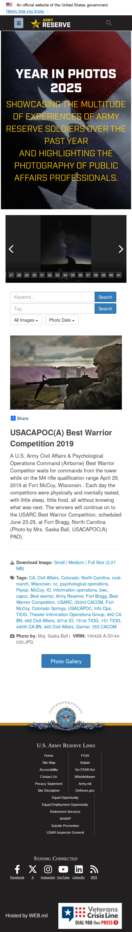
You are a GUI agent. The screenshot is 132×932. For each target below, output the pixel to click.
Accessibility (49, 769)
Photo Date (60, 320)
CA (32, 577)
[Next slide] (120, 249)
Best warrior (41, 596)
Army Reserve (69, 596)
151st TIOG (87, 620)
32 (50, 274)
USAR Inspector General (65, 832)
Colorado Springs (49, 608)
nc (55, 584)
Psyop (22, 590)
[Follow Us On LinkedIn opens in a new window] (78, 870)
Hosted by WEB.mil (27, 915)
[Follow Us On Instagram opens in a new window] (48, 870)
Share (23, 418)
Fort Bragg (96, 596)
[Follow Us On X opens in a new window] (32, 870)
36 (80, 274)
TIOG (21, 614)
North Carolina (95, 577)
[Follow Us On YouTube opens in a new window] (63, 870)
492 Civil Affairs (39, 620)
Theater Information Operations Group (66, 614)
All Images (25, 320)
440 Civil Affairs (59, 626)
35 (73, 274)
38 (96, 274)
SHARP (65, 818)
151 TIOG (110, 620)
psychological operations (84, 584)
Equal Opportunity (65, 797)
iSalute (85, 762)
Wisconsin (41, 584)
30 (34, 274)
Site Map (48, 762)
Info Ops (102, 608)
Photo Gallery (66, 661)
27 (11, 274)
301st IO (65, 620)
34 (65, 274)
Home (48, 755)
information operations (75, 590)
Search (105, 297)
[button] (28, 11)
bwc (103, 590)
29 (27, 274)
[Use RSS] (94, 870)
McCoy (37, 590)
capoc (22, 596)
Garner (83, 626)
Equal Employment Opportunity (65, 804)
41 (119, 274)
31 (42, 274)
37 (88, 274)
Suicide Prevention (65, 826)
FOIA (85, 755)
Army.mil (85, 784)
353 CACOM (104, 626)
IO (48, 590)
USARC (64, 602)
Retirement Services (65, 811)
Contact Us (48, 777)
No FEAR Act (85, 769)
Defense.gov (85, 790)
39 (103, 274)
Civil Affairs (48, 577)
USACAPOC (80, 608)
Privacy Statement (48, 784)
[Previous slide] (12, 249)
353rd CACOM (89, 602)
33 (57, 274)
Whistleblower (85, 777)
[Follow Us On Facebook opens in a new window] (17, 870)
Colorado (70, 577)
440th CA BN (28, 626)
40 (111, 274)
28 (19, 274)
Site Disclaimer (49, 790)
